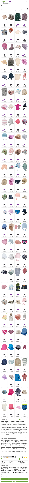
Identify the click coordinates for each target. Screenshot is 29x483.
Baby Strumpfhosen (9, 429)
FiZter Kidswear (3, 447)
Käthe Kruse (4, 443)
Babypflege (9, 448)
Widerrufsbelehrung (11, 463)
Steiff (8, 443)
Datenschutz (10, 464)
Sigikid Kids (23, 452)
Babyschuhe (14, 427)
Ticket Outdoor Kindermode (15, 447)
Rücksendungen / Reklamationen (22, 463)
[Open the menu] (2, 3)
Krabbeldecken (21, 451)
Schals (4, 429)
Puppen (7, 443)
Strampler (16, 429)
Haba (12, 443)
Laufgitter (25, 451)
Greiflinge (18, 451)
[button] (4, 9)
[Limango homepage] (3, 1)
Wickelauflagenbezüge (19, 448)
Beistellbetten (14, 451)
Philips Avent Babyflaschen (4, 448)
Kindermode (10, 443)
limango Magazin (3, 464)
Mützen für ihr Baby (21, 447)
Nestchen (11, 428)
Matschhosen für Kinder (4, 451)
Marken (19, 443)
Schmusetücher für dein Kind (18, 452)
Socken (6, 429)
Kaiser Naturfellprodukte (8, 447)
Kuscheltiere (7, 434)
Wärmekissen (2, 452)
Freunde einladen (3, 463)
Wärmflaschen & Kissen (8, 452)
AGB (10, 462)
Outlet (12, 444)
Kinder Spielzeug (14, 448)
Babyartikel (5, 422)
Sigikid (13, 443)
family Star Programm (3, 462)
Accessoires (9, 432)
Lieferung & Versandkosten (21, 462)
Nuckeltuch (24, 448)
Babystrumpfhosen (10, 451)
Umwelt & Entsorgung (21, 464)
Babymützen (2, 429)
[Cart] (6, 19)
